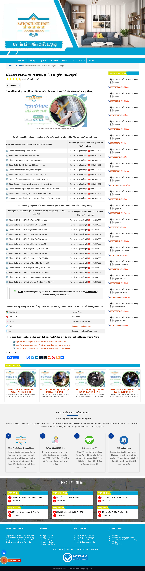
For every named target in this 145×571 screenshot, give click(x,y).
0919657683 (61, 515)
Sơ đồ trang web (92, 549)
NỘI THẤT (43, 61)
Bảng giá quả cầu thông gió (85, 538)
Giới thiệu (70, 549)
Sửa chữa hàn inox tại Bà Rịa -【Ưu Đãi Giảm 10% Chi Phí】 (55, 391)
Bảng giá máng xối (48, 542)
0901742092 (115, 171)
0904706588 (115, 297)
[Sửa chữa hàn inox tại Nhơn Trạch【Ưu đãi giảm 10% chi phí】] (125, 378)
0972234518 (106, 515)
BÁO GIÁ (82, 61)
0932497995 (115, 213)
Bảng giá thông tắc (48, 540)
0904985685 (115, 325)
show (18, 85)
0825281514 (115, 199)
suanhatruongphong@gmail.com (123, 538)
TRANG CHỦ (22, 61)
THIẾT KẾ (64, 61)
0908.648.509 (14, 560)
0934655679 (115, 143)
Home (10, 66)
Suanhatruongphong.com (81, 326)
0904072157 (115, 115)
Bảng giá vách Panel (48, 544)
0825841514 (115, 101)
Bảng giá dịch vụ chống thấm (85, 542)
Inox (20, 66)
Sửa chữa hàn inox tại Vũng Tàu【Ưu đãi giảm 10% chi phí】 (20, 391)
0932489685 (115, 283)
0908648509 (115, 87)
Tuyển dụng (80, 549)
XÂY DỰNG (54, 61)
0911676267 (16, 515)
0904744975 (115, 157)
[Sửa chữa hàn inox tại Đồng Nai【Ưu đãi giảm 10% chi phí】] (90, 378)
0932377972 (115, 227)
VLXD (73, 61)
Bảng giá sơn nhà (47, 538)
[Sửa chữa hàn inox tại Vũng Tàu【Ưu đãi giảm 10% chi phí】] (20, 378)
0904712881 (115, 269)
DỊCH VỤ (33, 61)
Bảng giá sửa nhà (47, 536)
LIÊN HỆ (91, 61)
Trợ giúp (61, 549)
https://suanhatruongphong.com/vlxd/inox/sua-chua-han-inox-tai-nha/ (41, 342)
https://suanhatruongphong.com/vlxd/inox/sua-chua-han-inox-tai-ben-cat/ (43, 348)
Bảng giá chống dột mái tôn (85, 540)
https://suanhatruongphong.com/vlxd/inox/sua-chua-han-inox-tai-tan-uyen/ (43, 345)
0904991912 (115, 185)
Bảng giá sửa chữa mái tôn (85, 536)
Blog (54, 549)
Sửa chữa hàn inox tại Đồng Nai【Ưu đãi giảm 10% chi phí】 (90, 391)
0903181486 (115, 129)
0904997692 (115, 255)
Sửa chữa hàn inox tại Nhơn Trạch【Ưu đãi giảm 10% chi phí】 (125, 391)
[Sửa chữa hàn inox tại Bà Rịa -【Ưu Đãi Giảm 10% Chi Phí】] (55, 378)
